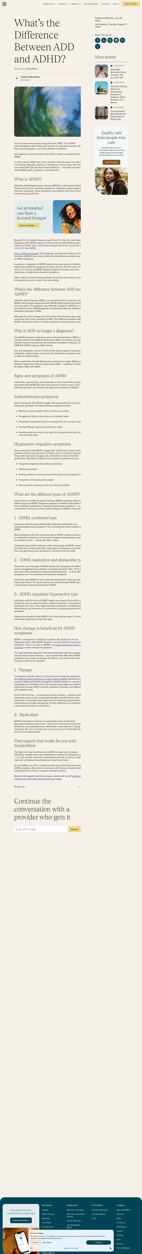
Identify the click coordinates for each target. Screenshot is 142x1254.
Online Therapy (48, 1214)
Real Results (121, 1227)
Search (74, 829)
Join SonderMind (98, 1214)
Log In (94, 1218)
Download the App (20, 1220)
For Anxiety (46, 1222)
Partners (120, 1243)
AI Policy (120, 1235)
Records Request (123, 1248)
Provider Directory (74, 1221)
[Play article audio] (17, 78)
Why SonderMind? (124, 1210)
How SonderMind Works (73, 1226)
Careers (120, 1231)
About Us (120, 1214)
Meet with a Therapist (75, 1210)
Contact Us (121, 1222)
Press (119, 1239)
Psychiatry (46, 1218)
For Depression (48, 1227)
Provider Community (100, 1210)
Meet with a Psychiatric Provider (76, 1215)
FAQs (119, 1218)
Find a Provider (27, 225)
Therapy (45, 1210)
